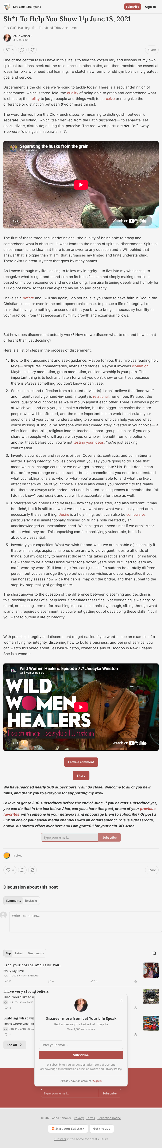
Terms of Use (101, 1064)
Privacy (79, 1118)
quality (72, 93)
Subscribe (132, 7)
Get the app (101, 1129)
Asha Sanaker (23, 35)
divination (140, 366)
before (28, 298)
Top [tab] (8, 953)
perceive (107, 99)
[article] (81, 973)
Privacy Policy (112, 1069)
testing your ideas (88, 442)
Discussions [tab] (36, 953)
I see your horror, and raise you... (32, 965)
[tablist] (21, 900)
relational (101, 396)
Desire (63, 514)
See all (12, 1045)
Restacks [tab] (31, 900)
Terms (90, 1118)
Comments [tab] (13, 900)
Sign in (150, 7)
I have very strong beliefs (26, 991)
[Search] (154, 953)
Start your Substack (69, 1129)
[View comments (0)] (22, 50)
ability (35, 99)
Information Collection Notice (79, 1069)
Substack (60, 1139)
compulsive (135, 514)
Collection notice (109, 1118)
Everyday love (13, 970)
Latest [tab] (19, 953)
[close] (121, 1000)
